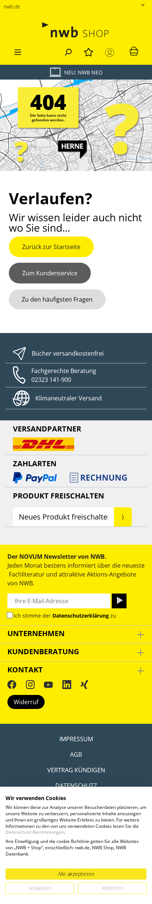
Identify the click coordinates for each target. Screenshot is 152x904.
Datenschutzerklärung (80, 615)
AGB (76, 754)
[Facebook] (11, 684)
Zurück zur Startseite (51, 247)
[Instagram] (30, 684)
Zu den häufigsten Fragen (57, 299)
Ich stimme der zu (65, 615)
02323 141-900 (51, 380)
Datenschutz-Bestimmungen (35, 832)
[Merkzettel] (88, 51)
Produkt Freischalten (58, 496)
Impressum (76, 739)
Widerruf (26, 702)
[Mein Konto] (111, 52)
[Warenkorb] (134, 50)
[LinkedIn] (66, 684)
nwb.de (12, 6)
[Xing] (84, 684)
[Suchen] (68, 51)
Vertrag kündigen (76, 770)
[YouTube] (48, 684)
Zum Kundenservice (49, 273)
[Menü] (17, 51)
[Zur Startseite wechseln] (76, 29)
